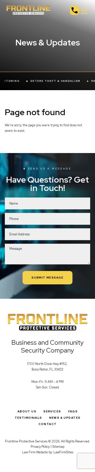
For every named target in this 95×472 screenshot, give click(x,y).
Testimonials (28, 417)
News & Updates (65, 417)
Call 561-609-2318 (74, 10)
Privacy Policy (40, 446)
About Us (26, 411)
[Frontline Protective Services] (28, 10)
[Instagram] (47, 399)
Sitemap (58, 446)
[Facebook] (40, 399)
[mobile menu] (84, 11)
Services (52, 411)
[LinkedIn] (55, 399)
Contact (48, 424)
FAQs (73, 411)
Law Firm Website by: (37, 452)
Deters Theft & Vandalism (52, 81)
